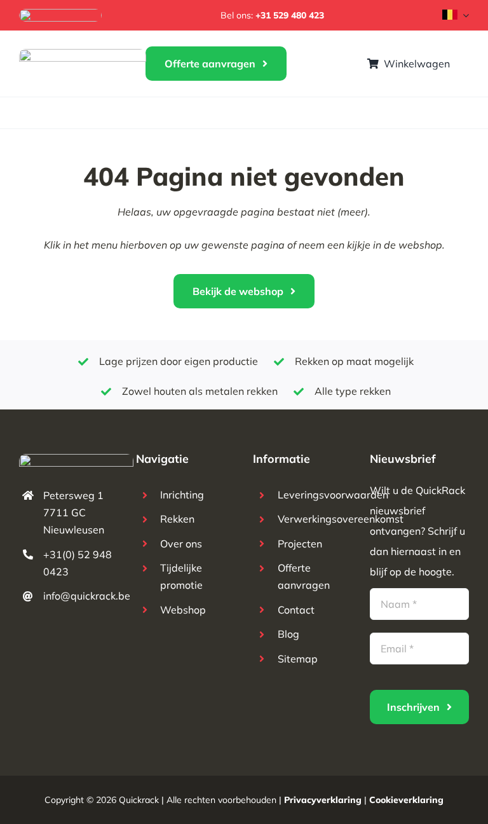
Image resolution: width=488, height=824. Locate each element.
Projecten (300, 543)
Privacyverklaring (323, 800)
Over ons (181, 543)
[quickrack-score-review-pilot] (60, 14)
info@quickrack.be (86, 595)
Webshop (183, 609)
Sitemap (298, 658)
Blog (288, 634)
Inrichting (182, 494)
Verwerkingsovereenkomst (340, 518)
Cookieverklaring (406, 800)
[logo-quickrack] (82, 54)
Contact (296, 609)
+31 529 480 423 (289, 15)
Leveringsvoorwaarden (333, 494)
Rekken (177, 518)
